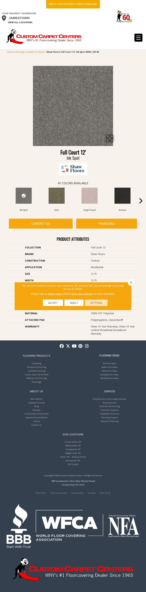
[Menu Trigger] (138, 38)
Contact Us (41, 223)
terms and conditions (82, 293)
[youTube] (74, 346)
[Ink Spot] (23, 196)
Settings (96, 302)
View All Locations (20, 22)
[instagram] (86, 346)
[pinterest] (80, 346)
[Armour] (122, 196)
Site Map (91, 493)
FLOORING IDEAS (109, 355)
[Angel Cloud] (89, 196)
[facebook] (61, 346)
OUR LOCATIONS (73, 434)
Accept (53, 302)
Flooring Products (36, 355)
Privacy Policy (78, 493)
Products (39, 51)
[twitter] (68, 346)
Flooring (19, 51)
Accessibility (41, 493)
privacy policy (55, 293)
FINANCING (107, 223)
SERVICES (109, 391)
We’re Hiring (105, 493)
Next (140, 195)
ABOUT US (36, 391)
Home (10, 51)
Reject (74, 302)
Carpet (29, 51)
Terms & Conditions (58, 493)
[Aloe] (56, 196)
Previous (5, 195)
